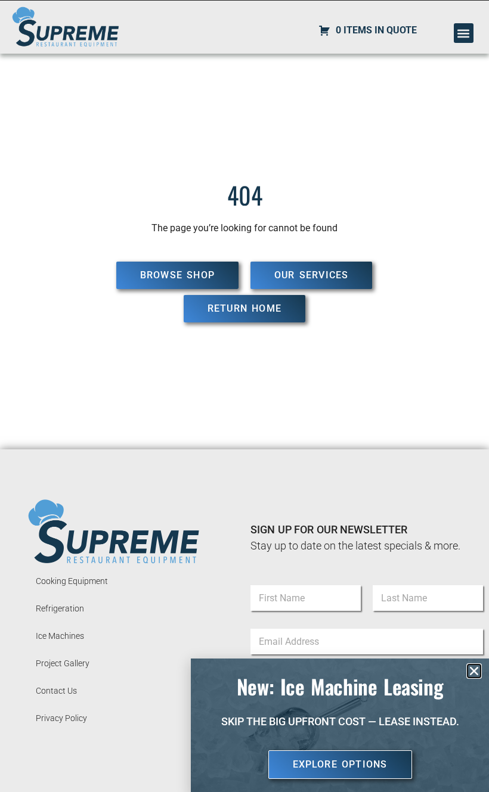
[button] (463, 33)
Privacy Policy (61, 718)
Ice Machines (60, 636)
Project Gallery (62, 663)
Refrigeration (60, 608)
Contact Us (56, 690)
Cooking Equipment (72, 581)
